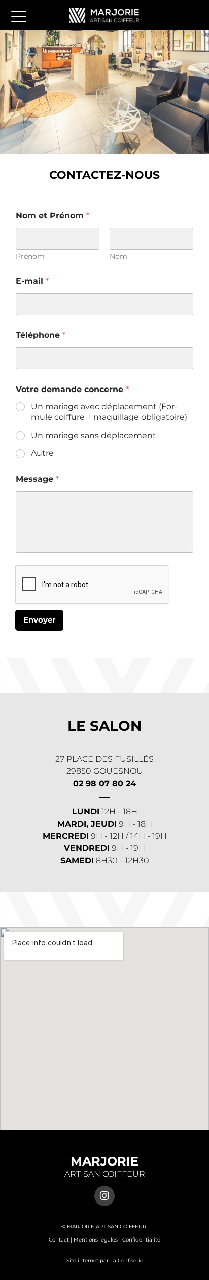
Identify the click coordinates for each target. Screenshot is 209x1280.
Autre (42, 453)
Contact (59, 1239)
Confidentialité (141, 1239)
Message (37, 479)
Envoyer (39, 620)
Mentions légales (96, 1239)
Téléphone (40, 335)
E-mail (32, 281)
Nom (118, 256)
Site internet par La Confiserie (104, 1260)
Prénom (30, 256)
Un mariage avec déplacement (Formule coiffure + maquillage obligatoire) (109, 412)
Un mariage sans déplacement (93, 435)
